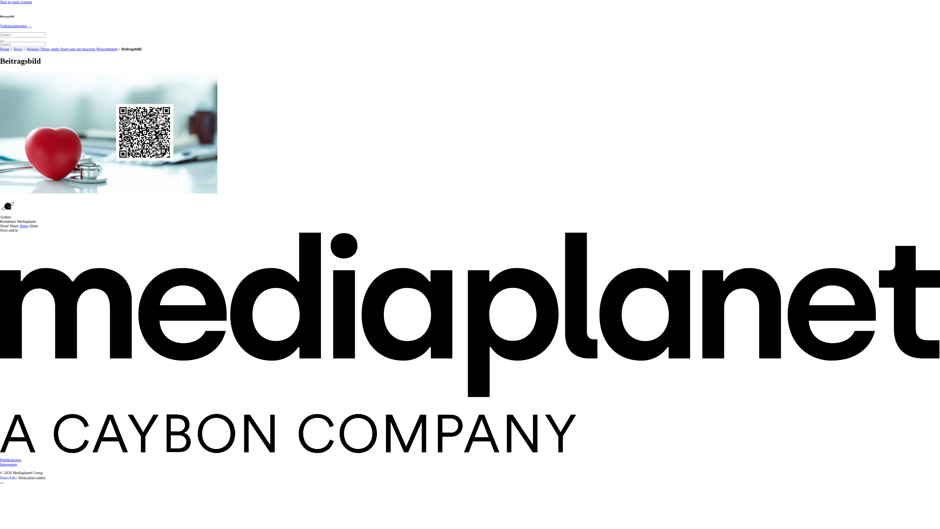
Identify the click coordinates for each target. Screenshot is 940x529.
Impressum (8, 464)
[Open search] (2, 41)
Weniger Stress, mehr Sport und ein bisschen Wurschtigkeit (72, 49)
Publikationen (10, 460)
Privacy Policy (8, 477)
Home (5, 49)
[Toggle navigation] (30, 27)
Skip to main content (16, 2)
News (18, 49)
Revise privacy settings (32, 477)
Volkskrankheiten (14, 26)
